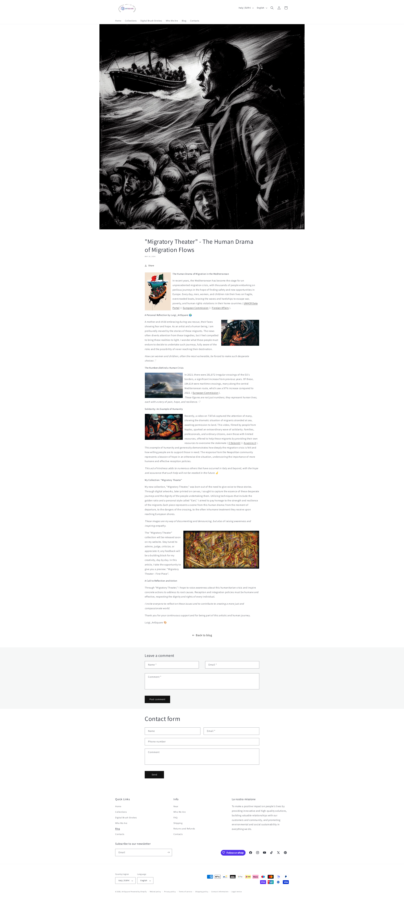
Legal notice (237, 891)
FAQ (175, 817)
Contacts (119, 834)
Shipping (177, 823)
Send (154, 774)
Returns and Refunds (184, 828)
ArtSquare (126, 892)
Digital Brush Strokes (126, 817)
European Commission (196, 308)
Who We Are (121, 823)
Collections (121, 812)
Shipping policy (201, 891)
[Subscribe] (168, 852)
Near (175, 806)
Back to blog (204, 635)
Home (118, 806)
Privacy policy (170, 891)
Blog (117, 828)
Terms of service (185, 891)
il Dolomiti (235, 443)
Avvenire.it (250, 443)
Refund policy (155, 891)
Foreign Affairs (220, 308)
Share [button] (151, 265)
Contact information (219, 891)
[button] (272, 7)
